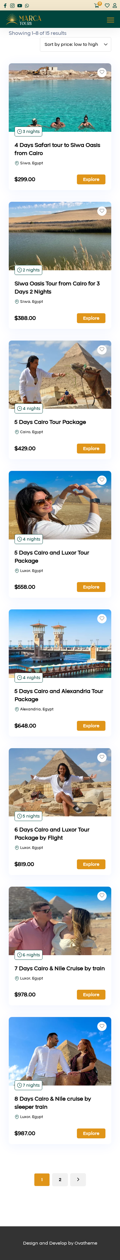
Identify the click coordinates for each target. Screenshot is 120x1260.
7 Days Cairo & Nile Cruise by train (60, 968)
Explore (91, 179)
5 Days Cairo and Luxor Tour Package (52, 557)
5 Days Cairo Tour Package (50, 422)
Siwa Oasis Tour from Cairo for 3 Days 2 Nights (57, 288)
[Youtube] (19, 5)
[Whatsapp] (27, 5)
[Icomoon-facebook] (5, 5)
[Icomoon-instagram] (12, 5)
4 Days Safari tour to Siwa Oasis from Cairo (57, 149)
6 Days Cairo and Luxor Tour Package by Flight (52, 834)
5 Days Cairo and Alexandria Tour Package (59, 695)
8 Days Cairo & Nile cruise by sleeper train (53, 1103)
